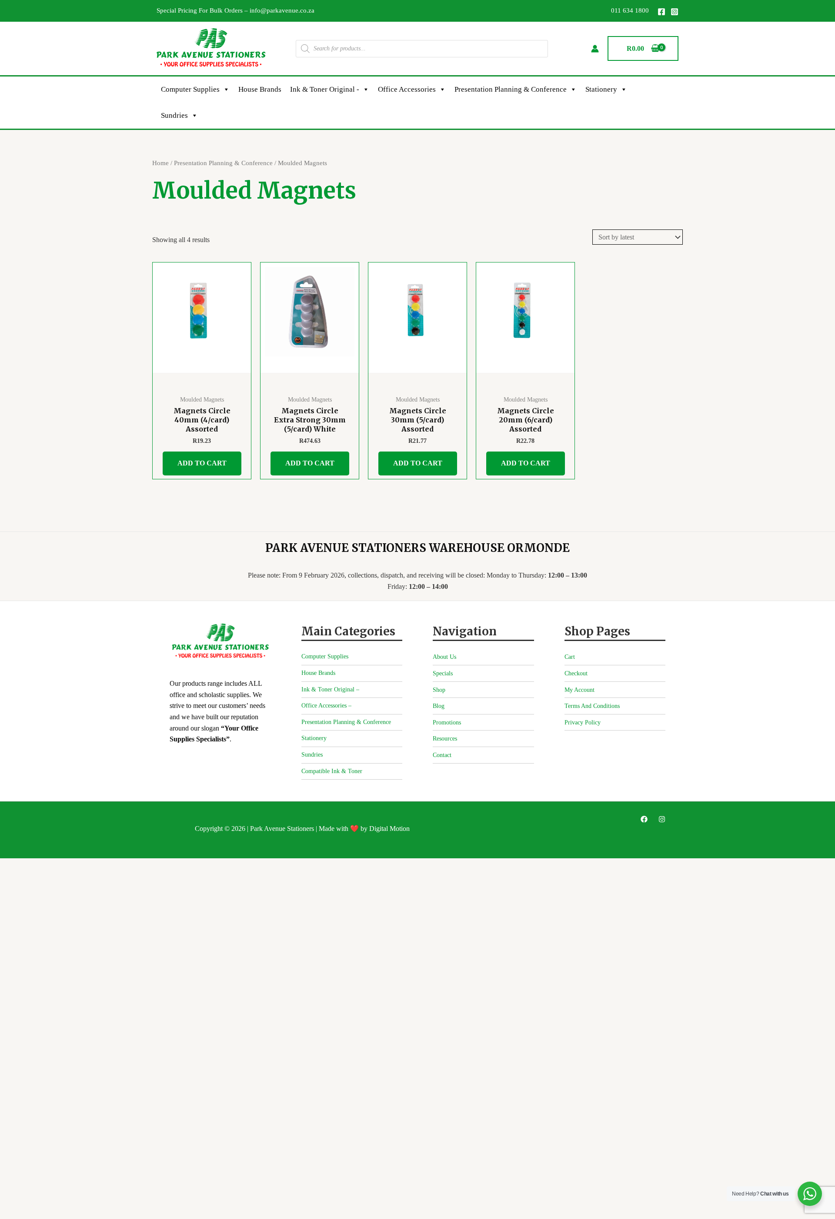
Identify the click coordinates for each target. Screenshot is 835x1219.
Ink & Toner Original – (330, 689)
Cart (569, 657)
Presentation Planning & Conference (510, 89)
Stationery (601, 89)
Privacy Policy (582, 722)
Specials (443, 673)
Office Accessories (407, 89)
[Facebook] (661, 12)
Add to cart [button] (202, 463)
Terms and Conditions (592, 706)
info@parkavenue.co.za (282, 10)
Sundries (174, 115)
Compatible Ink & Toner (331, 771)
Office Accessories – (326, 705)
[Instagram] (674, 12)
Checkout (576, 673)
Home (160, 162)
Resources (445, 738)
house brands (259, 89)
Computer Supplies (190, 89)
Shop (439, 690)
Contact (442, 755)
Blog (438, 706)
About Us (444, 657)
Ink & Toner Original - (324, 89)
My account (579, 690)
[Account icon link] (595, 49)
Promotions (447, 722)
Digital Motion (389, 828)
